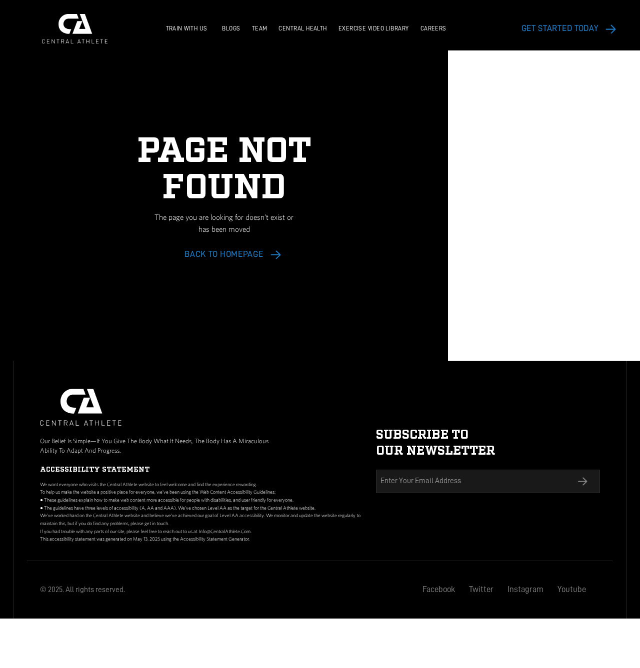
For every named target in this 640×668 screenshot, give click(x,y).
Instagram (526, 589)
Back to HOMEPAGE (223, 254)
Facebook (438, 589)
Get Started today (560, 28)
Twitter (481, 589)
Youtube (572, 589)
